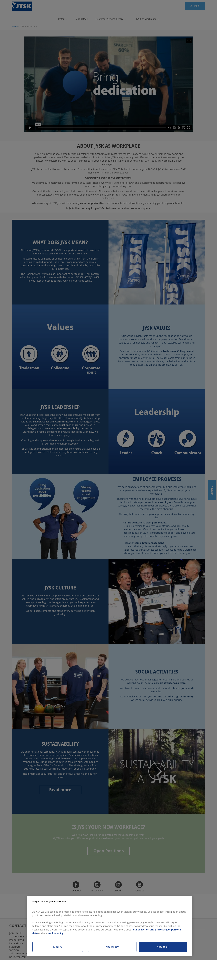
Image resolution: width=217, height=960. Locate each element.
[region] (109, 926)
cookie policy (55, 933)
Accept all (163, 946)
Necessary (112, 946)
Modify (57, 946)
